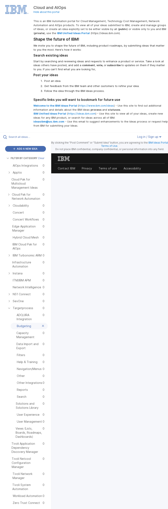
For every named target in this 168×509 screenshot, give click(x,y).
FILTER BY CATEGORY (24, 158)
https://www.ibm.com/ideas (96, 105)
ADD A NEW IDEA (26, 148)
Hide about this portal (46, 11)
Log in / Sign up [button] (148, 136)
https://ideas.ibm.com (81, 113)
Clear (41, 158)
